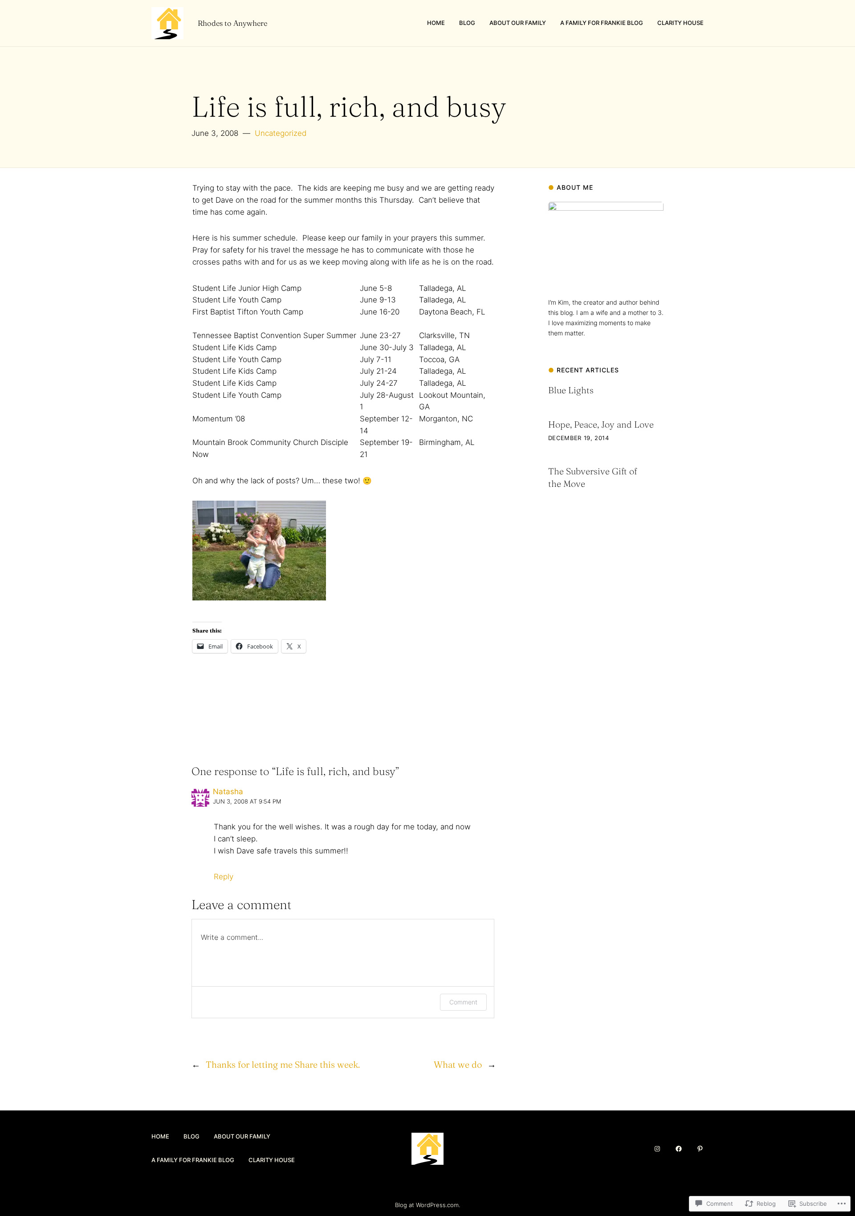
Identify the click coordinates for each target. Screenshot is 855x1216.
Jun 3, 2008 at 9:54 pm (247, 801)
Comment (463, 1002)
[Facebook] (678, 1148)
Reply (223, 876)
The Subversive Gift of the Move (592, 477)
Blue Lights (571, 390)
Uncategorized (280, 133)
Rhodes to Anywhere (232, 23)
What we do (458, 1064)
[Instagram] (657, 1148)
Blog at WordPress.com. (427, 1204)
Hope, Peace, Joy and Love (601, 424)
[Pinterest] (700, 1148)
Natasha (228, 791)
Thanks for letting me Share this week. (283, 1064)
